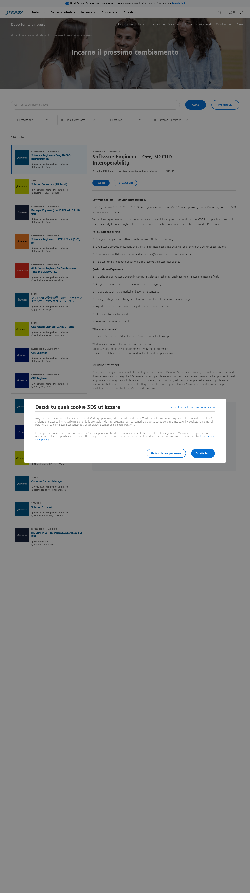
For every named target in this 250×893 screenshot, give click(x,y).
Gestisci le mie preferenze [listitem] (166, 453)
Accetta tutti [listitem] (203, 453)
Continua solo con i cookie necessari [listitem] (194, 407)
